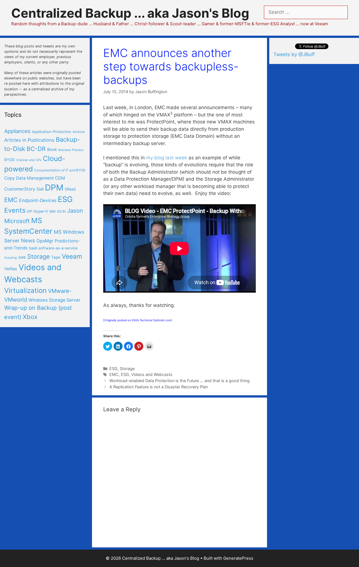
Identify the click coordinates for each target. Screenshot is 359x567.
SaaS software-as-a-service (53, 248)
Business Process (71, 150)
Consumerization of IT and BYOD (60, 170)
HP (29, 211)
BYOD (9, 159)
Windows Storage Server (54, 300)
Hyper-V (40, 211)
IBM (52, 211)
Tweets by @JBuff (294, 54)
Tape (55, 257)
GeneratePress (238, 558)
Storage (127, 368)
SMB (22, 257)
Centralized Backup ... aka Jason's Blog (130, 13)
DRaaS (70, 189)
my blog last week (166, 157)
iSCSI (61, 211)
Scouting (10, 258)
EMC (114, 374)
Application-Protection (51, 131)
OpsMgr (44, 241)
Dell (40, 189)
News (28, 240)
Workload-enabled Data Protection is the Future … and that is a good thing (179, 380)
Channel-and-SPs (29, 160)
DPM (54, 187)
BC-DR (36, 148)
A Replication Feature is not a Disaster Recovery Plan (158, 386)
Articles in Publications (29, 140)
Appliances (17, 131)
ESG (113, 368)
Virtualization (25, 290)
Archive (79, 132)
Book (52, 149)
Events (15, 210)
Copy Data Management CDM (34, 178)
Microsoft (17, 220)
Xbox (30, 316)
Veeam (72, 256)
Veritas (10, 268)
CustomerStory (19, 189)
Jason (75, 210)
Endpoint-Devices (37, 200)
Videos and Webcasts (151, 374)
